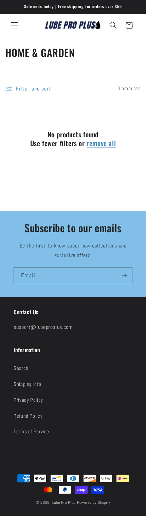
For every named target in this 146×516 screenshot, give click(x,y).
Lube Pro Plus (64, 502)
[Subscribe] (124, 275)
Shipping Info (27, 384)
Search (21, 368)
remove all (101, 143)
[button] (14, 25)
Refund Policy (28, 416)
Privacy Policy (28, 400)
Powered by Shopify (93, 502)
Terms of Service (31, 432)
